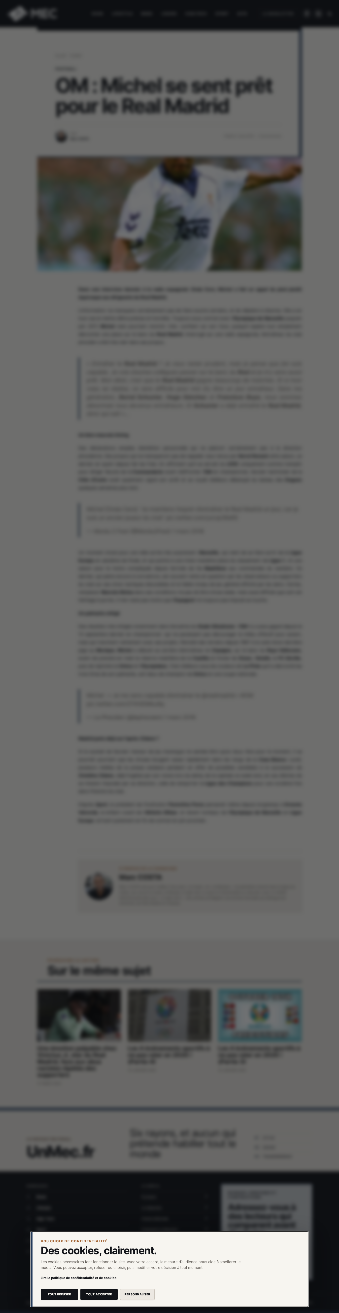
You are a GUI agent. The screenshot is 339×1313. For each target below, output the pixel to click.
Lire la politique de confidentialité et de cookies (78, 1278)
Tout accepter (99, 1294)
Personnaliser (137, 1294)
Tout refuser (59, 1294)
